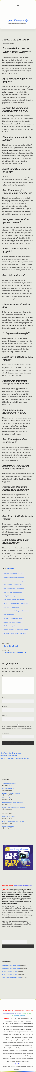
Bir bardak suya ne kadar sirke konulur (14, 577)
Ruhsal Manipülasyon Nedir (10, 971)
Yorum (4, 676)
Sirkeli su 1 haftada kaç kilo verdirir (13, 618)
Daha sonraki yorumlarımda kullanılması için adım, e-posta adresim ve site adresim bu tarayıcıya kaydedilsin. (17, 727)
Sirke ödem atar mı (9, 614)
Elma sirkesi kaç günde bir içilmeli (13, 592)
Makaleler (10, 568)
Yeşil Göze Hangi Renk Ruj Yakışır (11, 977)
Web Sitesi (5, 715)
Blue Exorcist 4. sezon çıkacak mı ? (11, 793)
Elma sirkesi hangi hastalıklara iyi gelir (14, 581)
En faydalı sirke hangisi (10, 596)
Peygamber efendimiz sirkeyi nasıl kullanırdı (15, 611)
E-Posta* (4, 706)
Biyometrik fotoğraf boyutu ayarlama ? (12, 802)
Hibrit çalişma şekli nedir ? (9, 788)
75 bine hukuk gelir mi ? (8, 798)
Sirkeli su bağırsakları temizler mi (12, 622)
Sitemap (26, 758)
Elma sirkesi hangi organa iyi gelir (13, 584)
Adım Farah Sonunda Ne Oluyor (11, 965)
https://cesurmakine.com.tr (9, 756)
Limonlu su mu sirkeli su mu (11, 607)
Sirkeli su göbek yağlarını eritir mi (13, 626)
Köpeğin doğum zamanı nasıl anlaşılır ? (13, 821)
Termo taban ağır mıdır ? (9, 783)
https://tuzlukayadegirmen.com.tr (11, 758)
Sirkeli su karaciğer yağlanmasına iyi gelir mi (16, 629)
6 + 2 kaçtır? (6, 733)
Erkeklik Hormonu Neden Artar (15, 653)
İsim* (3, 698)
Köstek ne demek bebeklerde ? (10, 812)
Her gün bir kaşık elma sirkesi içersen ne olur (16, 603)
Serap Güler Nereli (11, 646)
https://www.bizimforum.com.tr (10, 753)
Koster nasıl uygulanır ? (8, 826)
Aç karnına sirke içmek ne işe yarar (13, 573)
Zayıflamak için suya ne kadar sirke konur (15, 633)
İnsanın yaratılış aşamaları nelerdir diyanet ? (14, 807)
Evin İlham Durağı (18, 20)
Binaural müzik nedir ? (8, 816)
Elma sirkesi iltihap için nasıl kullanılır (14, 588)
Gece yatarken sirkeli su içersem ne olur (14, 599)
